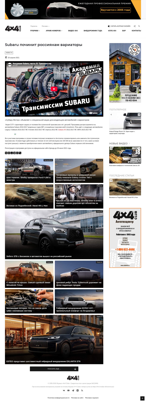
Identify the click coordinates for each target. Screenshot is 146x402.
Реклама (45, 26)
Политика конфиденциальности (58, 398)
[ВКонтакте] (6, 153)
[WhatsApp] (17, 153)
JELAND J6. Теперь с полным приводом (123, 165)
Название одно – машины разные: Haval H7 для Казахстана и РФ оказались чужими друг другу (124, 133)
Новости (9, 52)
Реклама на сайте (77, 398)
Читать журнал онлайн (119, 26)
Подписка (33, 26)
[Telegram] (14, 153)
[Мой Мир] (12, 153)
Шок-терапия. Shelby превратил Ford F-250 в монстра (124, 198)
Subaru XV (62, 130)
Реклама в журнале (92, 398)
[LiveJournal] (20, 153)
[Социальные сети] (134, 26)
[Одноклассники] (9, 153)
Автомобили (48, 160)
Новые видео (120, 143)
